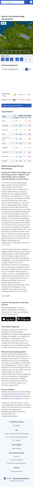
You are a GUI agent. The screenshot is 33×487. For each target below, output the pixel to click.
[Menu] (31, 2)
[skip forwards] (11, 59)
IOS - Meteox (16, 440)
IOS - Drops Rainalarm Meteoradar (16, 437)
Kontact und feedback (16, 460)
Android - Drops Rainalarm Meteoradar (16, 434)
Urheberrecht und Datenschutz (16, 463)
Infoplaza (7, 394)
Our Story (16, 456)
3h (26, 69)
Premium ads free (16, 471)
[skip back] (2, 59)
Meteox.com (19, 396)
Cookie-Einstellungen (16, 481)
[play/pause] (7, 59)
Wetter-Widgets (16, 448)
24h (30, 69)
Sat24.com (17, 398)
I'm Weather (16, 425)
